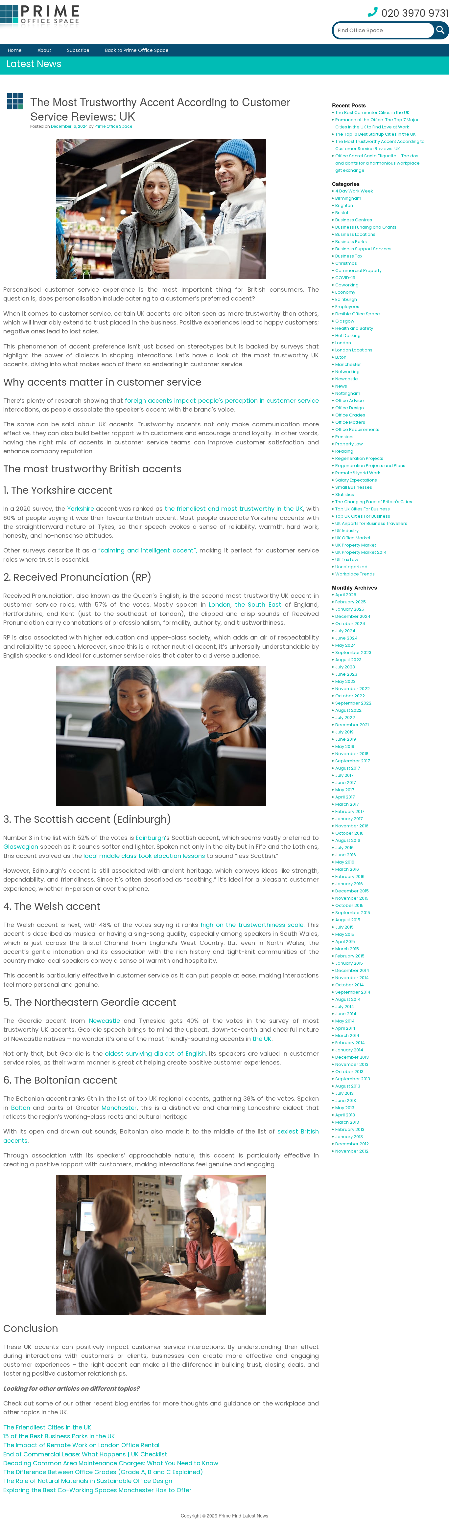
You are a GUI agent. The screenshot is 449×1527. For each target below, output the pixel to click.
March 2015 (347, 949)
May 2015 (344, 934)
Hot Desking (348, 335)
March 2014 (347, 1035)
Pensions (345, 437)
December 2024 (352, 616)
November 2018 (351, 754)
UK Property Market (355, 545)
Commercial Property (358, 270)
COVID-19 (345, 278)
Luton (340, 357)
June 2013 (345, 1100)
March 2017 (347, 804)
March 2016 (347, 869)
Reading (344, 451)
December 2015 (352, 891)
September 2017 (352, 761)
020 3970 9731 (415, 13)
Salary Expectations (356, 480)
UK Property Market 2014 (361, 552)
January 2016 (349, 884)
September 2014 (352, 992)
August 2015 (347, 920)
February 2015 (350, 956)
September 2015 (352, 912)
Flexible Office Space (357, 314)
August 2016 (347, 840)
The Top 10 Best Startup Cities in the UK (375, 134)
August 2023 (348, 660)
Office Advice (349, 400)
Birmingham (348, 198)
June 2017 (345, 782)
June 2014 (345, 1014)
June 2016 (345, 855)
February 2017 (349, 811)
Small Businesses (353, 487)
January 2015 (349, 963)
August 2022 (348, 710)
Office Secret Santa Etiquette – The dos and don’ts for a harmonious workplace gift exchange (377, 163)
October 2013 (349, 1071)
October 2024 (350, 623)
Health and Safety (354, 328)
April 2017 (345, 797)
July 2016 (344, 847)
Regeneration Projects (359, 458)
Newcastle (346, 379)
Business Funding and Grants (365, 227)
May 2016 (344, 862)
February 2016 (350, 876)
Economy (345, 292)
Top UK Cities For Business (362, 516)
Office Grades (350, 415)
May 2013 (344, 1108)
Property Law (349, 444)
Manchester (348, 364)
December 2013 (352, 1057)
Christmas (346, 263)
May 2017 (344, 790)
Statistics (344, 494)
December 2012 (352, 1144)
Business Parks (351, 241)
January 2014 (349, 1050)
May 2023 (345, 681)
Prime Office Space (113, 126)
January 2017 (349, 819)
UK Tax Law (346, 559)
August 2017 (347, 768)
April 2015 (345, 941)
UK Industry (347, 531)
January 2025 (349, 609)
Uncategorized (351, 567)
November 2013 (351, 1064)
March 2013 (347, 1122)
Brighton (344, 205)
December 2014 (352, 970)
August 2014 (348, 999)
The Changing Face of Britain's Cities (373, 502)
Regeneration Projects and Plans (370, 465)
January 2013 (349, 1137)
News (341, 386)
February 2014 (350, 1043)
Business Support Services (363, 249)
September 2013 (352, 1079)
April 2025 (345, 595)
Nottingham (347, 393)
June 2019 (345, 739)
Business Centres (353, 220)
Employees (347, 306)
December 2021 (352, 725)
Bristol (341, 213)
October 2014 (349, 985)
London (343, 343)
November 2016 (351, 826)
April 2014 (345, 1028)
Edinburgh (346, 299)
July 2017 (344, 775)
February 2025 (350, 602)
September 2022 (353, 703)
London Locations (353, 350)
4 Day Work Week (354, 191)
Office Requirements (357, 429)
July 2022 (345, 717)
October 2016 (349, 833)
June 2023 (346, 674)
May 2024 (345, 645)
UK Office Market (352, 538)
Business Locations (355, 234)
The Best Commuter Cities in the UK (372, 112)
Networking (347, 372)
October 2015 (349, 905)
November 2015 (351, 898)
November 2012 (351, 1151)
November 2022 (352, 688)
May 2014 (345, 1021)
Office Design (349, 408)
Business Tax (348, 256)
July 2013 (344, 1093)
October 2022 (350, 696)
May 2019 (344, 746)
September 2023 (353, 652)
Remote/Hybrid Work (357, 473)
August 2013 (347, 1086)
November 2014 (352, 978)
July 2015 (344, 927)
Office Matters (350, 422)
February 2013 (350, 1129)
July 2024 (345, 631)
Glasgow (344, 321)
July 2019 (344, 732)
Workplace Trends (355, 574)
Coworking (347, 285)
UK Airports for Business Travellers (371, 523)
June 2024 (346, 638)
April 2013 (345, 1115)
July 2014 (344, 1006)
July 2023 (345, 667)
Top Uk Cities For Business (362, 509)
